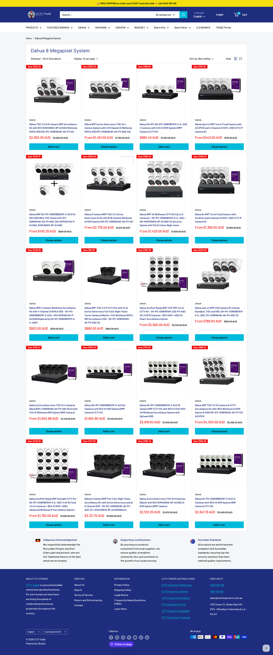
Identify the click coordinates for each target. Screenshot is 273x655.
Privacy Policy (121, 584)
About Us (79, 584)
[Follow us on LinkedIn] (147, 637)
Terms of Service (83, 594)
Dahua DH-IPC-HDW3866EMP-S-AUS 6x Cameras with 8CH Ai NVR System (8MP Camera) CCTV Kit (105, 409)
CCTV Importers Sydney (175, 591)
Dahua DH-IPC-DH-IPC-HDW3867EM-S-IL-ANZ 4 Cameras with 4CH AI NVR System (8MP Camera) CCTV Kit (163, 128)
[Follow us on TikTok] (141, 637)
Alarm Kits (159, 27)
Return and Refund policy (88, 600)
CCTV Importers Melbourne (177, 584)
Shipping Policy (122, 589)
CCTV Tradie (32, 584)
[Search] (183, 14)
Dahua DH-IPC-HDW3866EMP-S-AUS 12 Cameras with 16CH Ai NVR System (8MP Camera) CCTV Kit (215, 502)
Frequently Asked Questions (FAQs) (130, 602)
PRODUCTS (32, 27)
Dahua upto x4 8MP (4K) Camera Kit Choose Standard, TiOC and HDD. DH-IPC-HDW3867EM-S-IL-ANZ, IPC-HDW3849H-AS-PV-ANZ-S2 (219, 311)
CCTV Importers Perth (174, 604)
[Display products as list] (240, 58)
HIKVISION (100, 27)
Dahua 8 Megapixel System (48, 38)
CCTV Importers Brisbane (176, 597)
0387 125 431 (216, 591)
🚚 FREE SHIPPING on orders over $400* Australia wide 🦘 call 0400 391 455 (136, 3)
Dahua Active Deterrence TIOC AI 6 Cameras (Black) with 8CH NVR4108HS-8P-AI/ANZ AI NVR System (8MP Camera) (162, 502)
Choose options (109, 146)
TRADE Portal (223, 27)
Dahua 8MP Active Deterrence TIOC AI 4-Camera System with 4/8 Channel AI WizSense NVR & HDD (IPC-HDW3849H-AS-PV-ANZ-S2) (108, 128)
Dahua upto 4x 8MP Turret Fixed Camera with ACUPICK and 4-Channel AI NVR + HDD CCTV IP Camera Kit (219, 128)
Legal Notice (121, 594)
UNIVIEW (120, 27)
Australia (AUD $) (53, 631)
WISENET (139, 27)
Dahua (32, 120)
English (31, 631)
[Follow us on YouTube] (135, 637)
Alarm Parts (180, 27)
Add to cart (54, 146)
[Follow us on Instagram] (123, 637)
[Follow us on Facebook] (111, 637)
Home (29, 38)
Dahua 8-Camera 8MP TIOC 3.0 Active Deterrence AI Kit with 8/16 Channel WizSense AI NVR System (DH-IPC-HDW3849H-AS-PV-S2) (109, 218)
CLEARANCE (203, 27)
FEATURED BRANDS (58, 27)
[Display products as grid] (235, 58)
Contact (78, 605)
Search (78, 589)
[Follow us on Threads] (117, 637)
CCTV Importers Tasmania (176, 617)
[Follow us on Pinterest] (129, 637)
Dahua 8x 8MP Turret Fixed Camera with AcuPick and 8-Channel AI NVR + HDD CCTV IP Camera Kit (218, 218)
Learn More (120, 608)
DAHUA (82, 27)
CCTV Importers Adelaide (176, 610)
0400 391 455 (217, 584)
